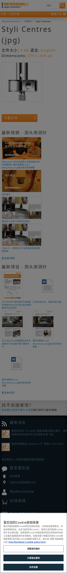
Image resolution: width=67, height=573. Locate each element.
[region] (33, 543)
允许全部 (33, 567)
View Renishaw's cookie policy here (27, 542)
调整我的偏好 (33, 548)
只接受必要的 (33, 557)
